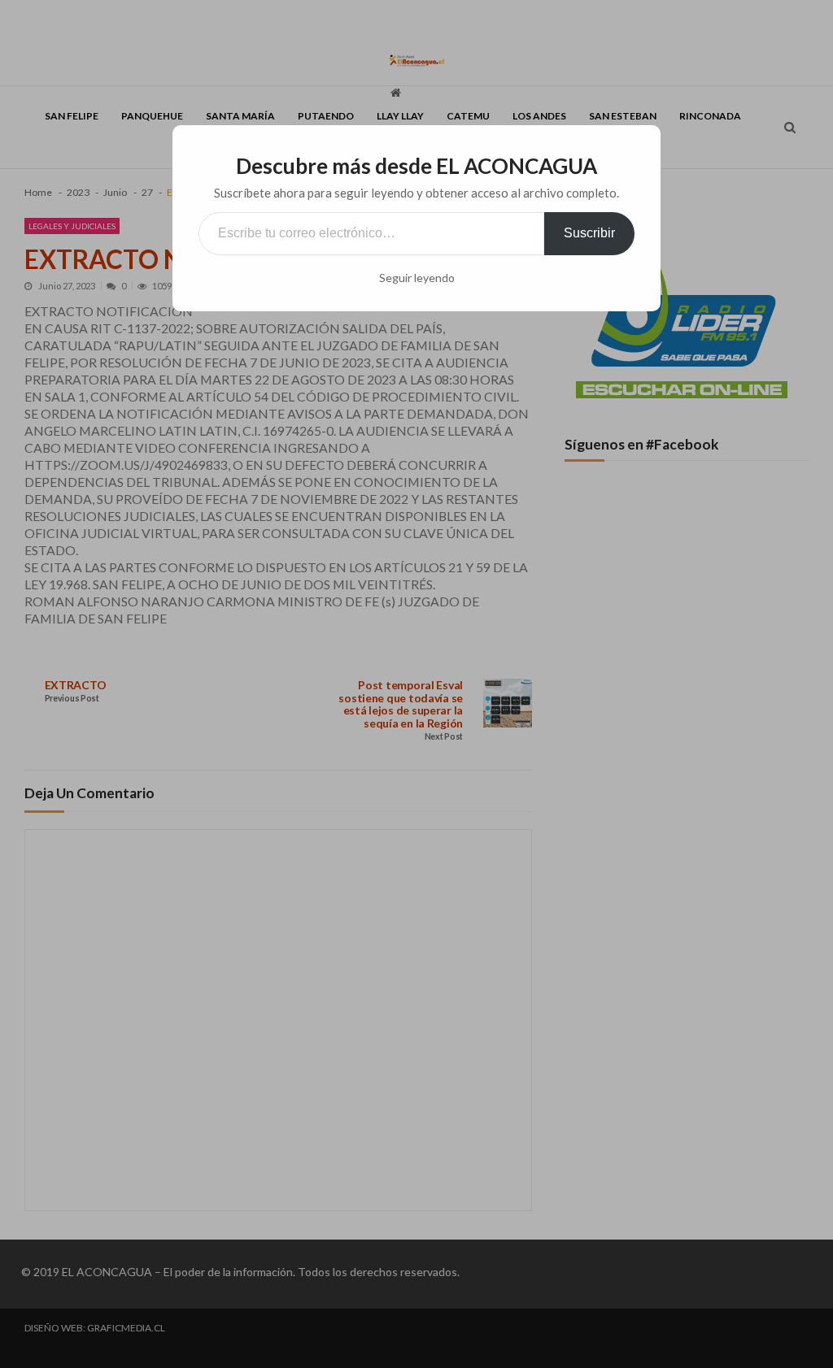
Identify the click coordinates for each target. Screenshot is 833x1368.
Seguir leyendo (417, 277)
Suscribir (589, 233)
